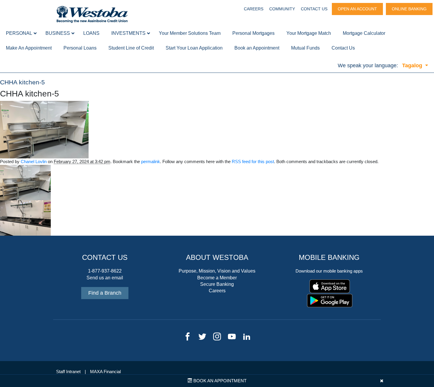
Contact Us (314, 8)
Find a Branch (104, 293)
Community (282, 8)
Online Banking (409, 8)
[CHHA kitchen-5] (44, 129)
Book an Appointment (219, 380)
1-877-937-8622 (105, 270)
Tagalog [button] (413, 65)
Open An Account (357, 8)
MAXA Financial (105, 371)
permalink (150, 161)
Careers (253, 8)
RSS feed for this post (253, 161)
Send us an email (105, 277)
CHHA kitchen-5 (22, 82)
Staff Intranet (68, 371)
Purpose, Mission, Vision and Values (217, 270)
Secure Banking (217, 284)
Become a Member (217, 277)
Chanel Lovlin (34, 161)
